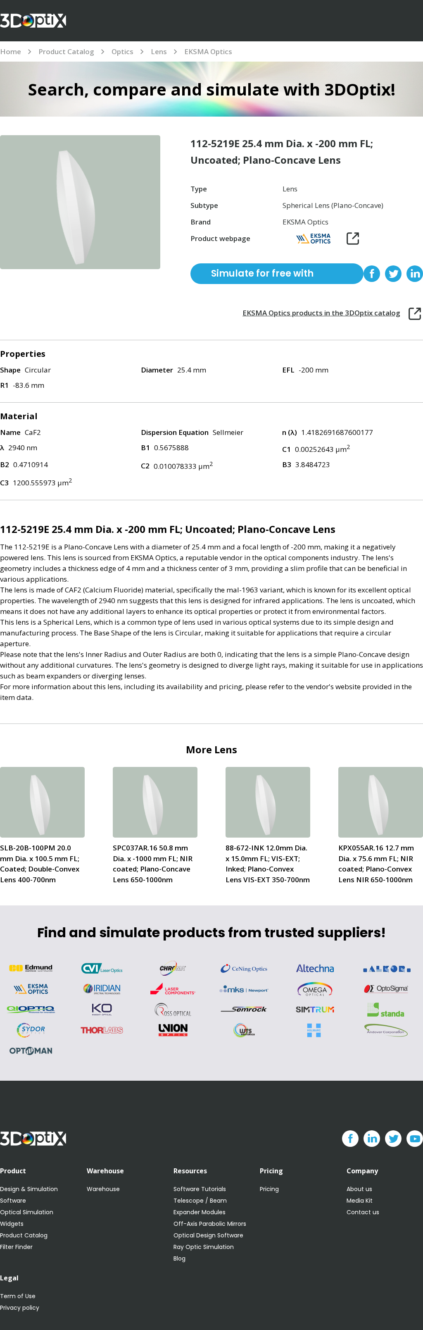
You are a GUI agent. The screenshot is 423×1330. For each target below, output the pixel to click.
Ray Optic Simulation (203, 1247)
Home (10, 51)
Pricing (269, 1189)
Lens (159, 51)
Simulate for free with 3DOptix (262, 275)
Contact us (363, 1212)
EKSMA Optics (208, 51)
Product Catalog (66, 51)
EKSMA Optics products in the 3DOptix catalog (321, 313)
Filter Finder (16, 1247)
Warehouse (103, 1189)
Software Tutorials (199, 1189)
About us (359, 1189)
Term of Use (18, 1296)
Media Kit (360, 1200)
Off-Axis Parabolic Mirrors (209, 1224)
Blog (179, 1258)
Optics (122, 51)
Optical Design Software (208, 1235)
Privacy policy (19, 1308)
